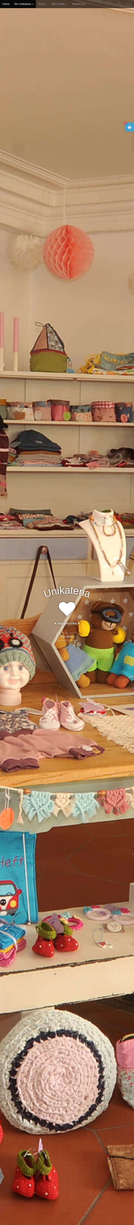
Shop (41, 4)
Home (5, 4)
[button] (129, 127)
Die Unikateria (23, 4)
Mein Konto (59, 4)
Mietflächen (78, 4)
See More (67, 636)
